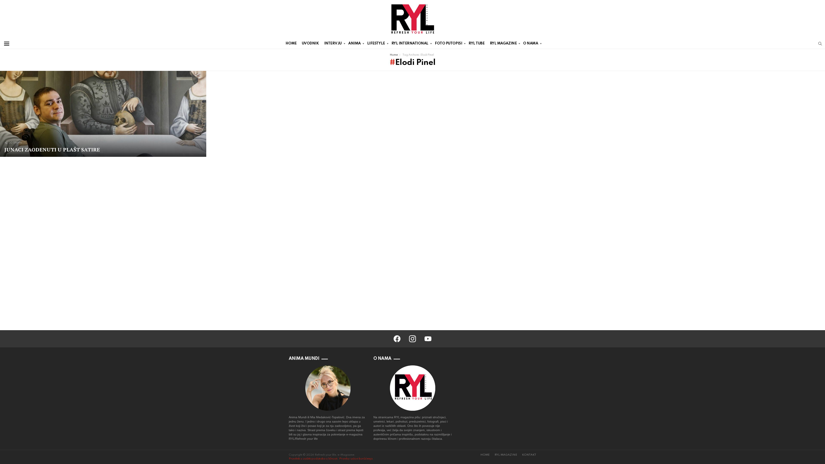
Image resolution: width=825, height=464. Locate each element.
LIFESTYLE (376, 43)
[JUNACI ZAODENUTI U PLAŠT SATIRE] (103, 114)
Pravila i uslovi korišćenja (356, 458)
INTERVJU (333, 43)
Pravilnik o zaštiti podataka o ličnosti (313, 458)
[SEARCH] (820, 43)
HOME (291, 43)
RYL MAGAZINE (503, 43)
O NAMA (530, 43)
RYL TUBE (476, 43)
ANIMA (354, 43)
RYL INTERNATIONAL (409, 43)
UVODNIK (310, 43)
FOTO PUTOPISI (448, 43)
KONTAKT (529, 454)
